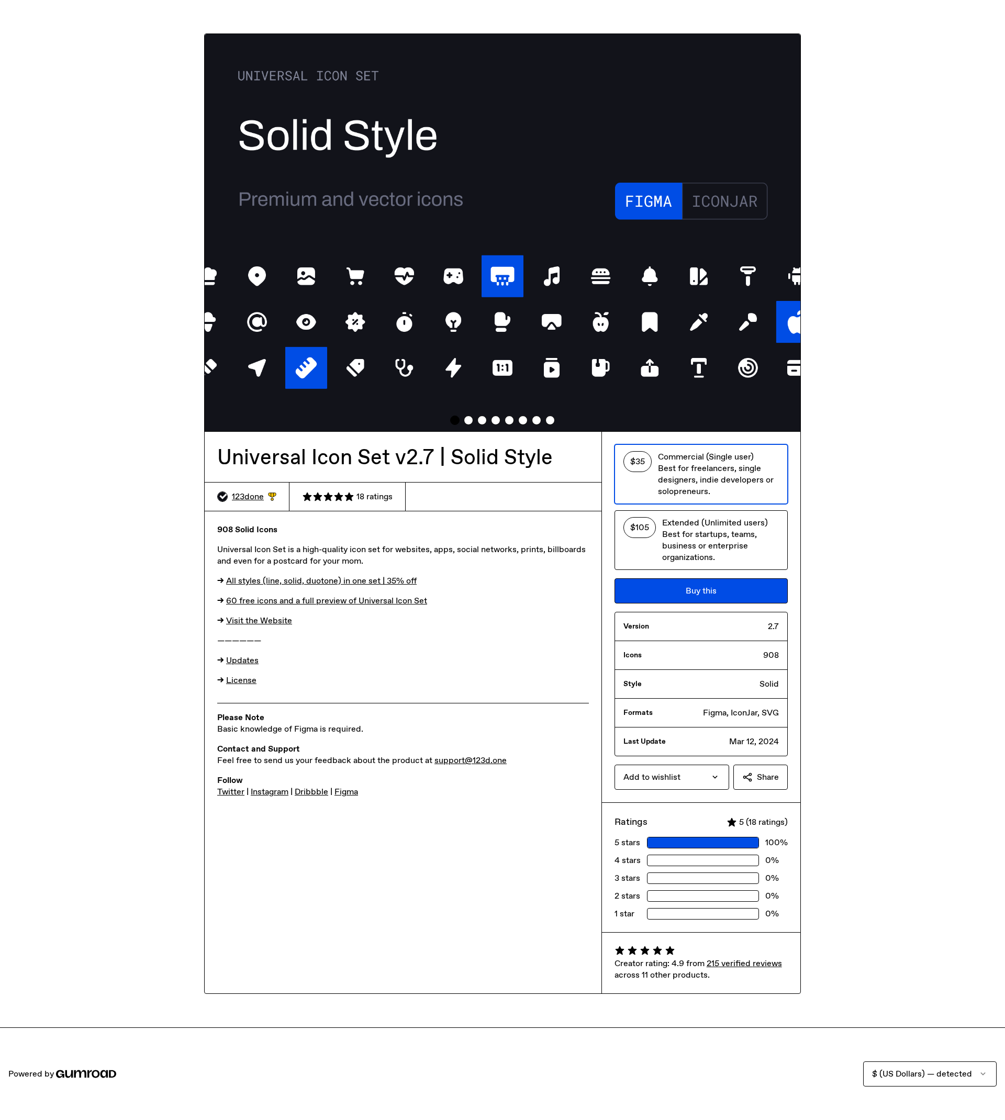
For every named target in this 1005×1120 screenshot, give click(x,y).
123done (254, 496)
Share (768, 777)
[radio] (701, 474)
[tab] (455, 420)
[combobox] (672, 777)
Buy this (701, 591)
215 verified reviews (744, 963)
